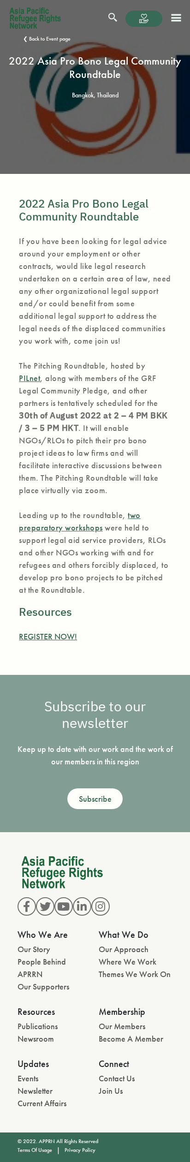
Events (28, 1078)
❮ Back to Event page (47, 38)
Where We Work (127, 961)
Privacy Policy (80, 1150)
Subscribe (95, 798)
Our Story (34, 949)
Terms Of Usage (35, 1150)
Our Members (122, 1026)
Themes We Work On (135, 974)
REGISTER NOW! (48, 636)
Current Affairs (42, 1103)
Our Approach (123, 949)
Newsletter (35, 1090)
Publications (38, 1026)
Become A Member (131, 1038)
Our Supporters (43, 986)
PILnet (29, 378)
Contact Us (117, 1078)
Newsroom (36, 1038)
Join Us (111, 1090)
